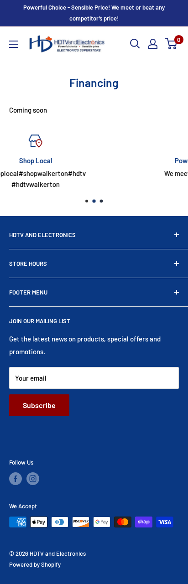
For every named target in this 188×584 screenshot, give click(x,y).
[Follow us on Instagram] (32, 478)
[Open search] (135, 44)
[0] (171, 43)
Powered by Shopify (35, 564)
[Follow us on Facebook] (15, 478)
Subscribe (39, 405)
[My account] (152, 44)
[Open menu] (13, 44)
